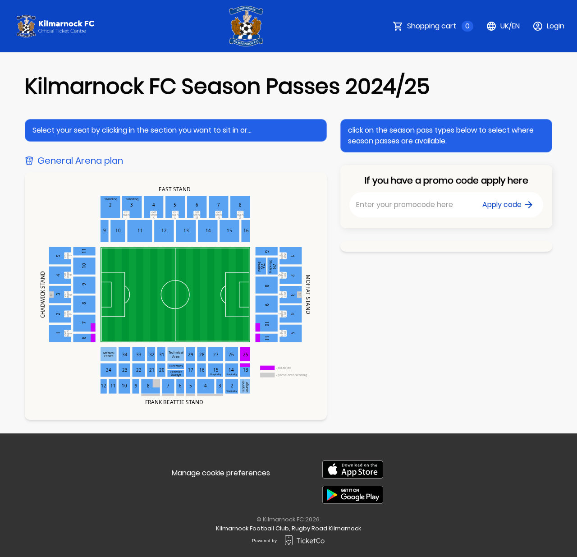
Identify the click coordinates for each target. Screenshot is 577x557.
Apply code (502, 204)
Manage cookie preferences (221, 473)
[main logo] (56, 26)
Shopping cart (438, 26)
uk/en (510, 26)
